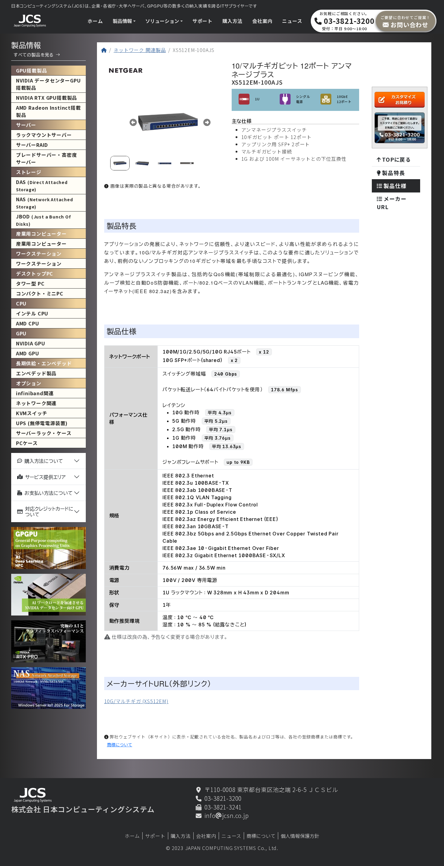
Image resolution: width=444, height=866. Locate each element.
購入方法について (43, 460)
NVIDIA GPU (30, 343)
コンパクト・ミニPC (39, 293)
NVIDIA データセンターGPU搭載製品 (48, 84)
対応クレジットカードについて (49, 511)
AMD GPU (27, 353)
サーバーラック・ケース (44, 433)
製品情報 (122, 20)
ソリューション (162, 20)
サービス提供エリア (45, 476)
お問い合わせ (406, 21)
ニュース (292, 20)
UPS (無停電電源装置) (42, 423)
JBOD (43, 220)
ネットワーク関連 (36, 403)
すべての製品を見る (34, 54)
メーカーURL (392, 202)
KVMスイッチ (31, 413)
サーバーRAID (32, 144)
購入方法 (232, 20)
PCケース (27, 443)
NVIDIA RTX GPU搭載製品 (46, 97)
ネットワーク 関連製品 (140, 49)
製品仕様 (394, 185)
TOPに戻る (396, 159)
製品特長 (393, 172)
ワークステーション (39, 263)
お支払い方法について (48, 493)
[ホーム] (104, 49)
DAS (42, 185)
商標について (119, 745)
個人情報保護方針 (300, 835)
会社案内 (262, 20)
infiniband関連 (35, 393)
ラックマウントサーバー (44, 134)
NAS (44, 202)
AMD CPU (27, 323)
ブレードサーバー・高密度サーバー (46, 158)
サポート (202, 20)
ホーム (95, 20)
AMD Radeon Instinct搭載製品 (48, 111)
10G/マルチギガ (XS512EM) (136, 701)
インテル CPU (32, 313)
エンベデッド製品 (36, 373)
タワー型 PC (30, 283)
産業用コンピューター (41, 243)
